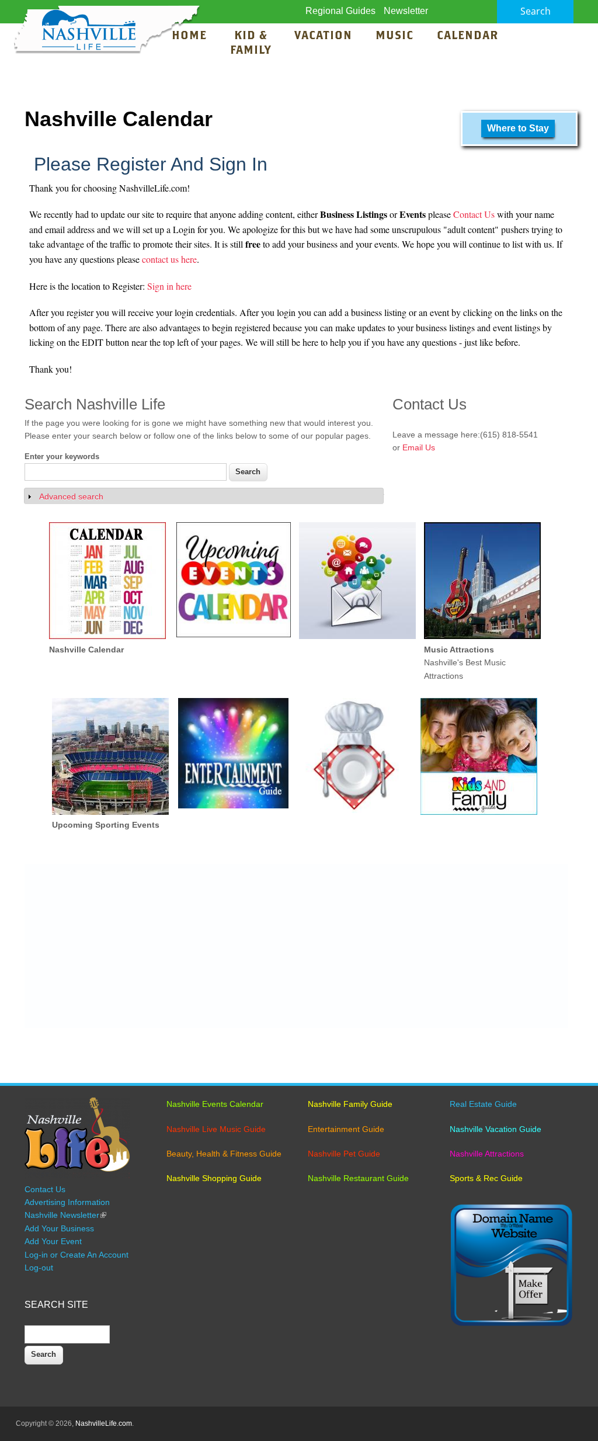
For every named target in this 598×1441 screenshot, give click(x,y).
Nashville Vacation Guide (495, 1129)
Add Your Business (59, 1228)
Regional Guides (340, 11)
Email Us (418, 447)
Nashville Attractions (487, 1153)
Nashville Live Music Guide (216, 1129)
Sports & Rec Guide (486, 1178)
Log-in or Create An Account (76, 1254)
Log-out (39, 1267)
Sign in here (169, 286)
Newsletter (406, 11)
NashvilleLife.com (103, 1423)
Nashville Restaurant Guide (358, 1178)
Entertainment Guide (346, 1129)
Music (396, 36)
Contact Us (475, 214)
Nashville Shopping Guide (214, 1178)
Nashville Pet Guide (344, 1153)
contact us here (169, 259)
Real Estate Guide (483, 1104)
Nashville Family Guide (350, 1104)
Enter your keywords (62, 456)
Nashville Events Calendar (214, 1104)
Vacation (323, 36)
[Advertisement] (296, 946)
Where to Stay (518, 128)
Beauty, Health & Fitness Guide (223, 1153)
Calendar (467, 36)
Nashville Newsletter (65, 1215)
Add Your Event (53, 1241)
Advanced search (71, 496)
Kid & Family (250, 43)
